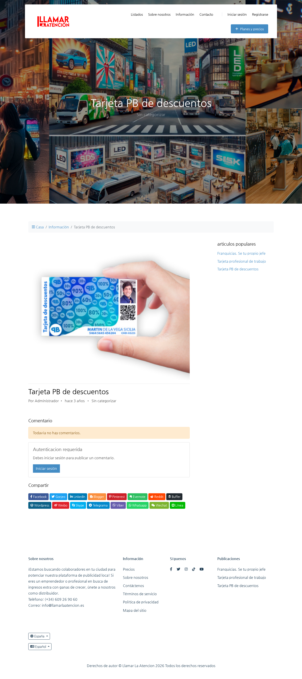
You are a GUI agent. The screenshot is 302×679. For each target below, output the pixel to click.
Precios (129, 569)
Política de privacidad (141, 602)
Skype (79, 505)
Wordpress (41, 505)
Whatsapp (139, 505)
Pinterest (118, 496)
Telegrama (100, 505)
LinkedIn (79, 496)
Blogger (98, 496)
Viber (120, 505)
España (39, 636)
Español (40, 646)
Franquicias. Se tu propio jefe (241, 253)
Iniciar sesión (237, 14)
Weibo (62, 505)
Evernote (138, 496)
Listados (137, 14)
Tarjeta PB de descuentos (237, 269)
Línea (178, 505)
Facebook (39, 496)
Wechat (161, 505)
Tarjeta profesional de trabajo (241, 261)
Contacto (206, 14)
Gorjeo (60, 496)
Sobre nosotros (159, 14)
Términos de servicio (140, 594)
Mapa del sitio (134, 610)
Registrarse (260, 14)
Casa (39, 227)
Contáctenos (133, 585)
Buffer (175, 496)
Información (185, 14)
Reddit (158, 496)
